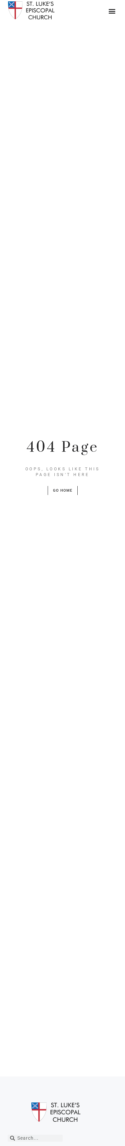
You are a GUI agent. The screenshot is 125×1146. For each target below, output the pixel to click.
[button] (112, 10)
